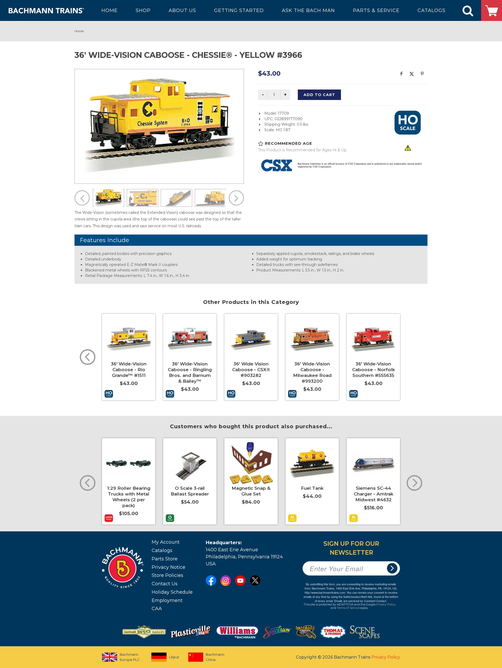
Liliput (174, 657)
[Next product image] (236, 197)
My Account (166, 542)
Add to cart (319, 94)
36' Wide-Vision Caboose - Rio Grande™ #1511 (128, 369)
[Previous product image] (82, 197)
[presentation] (87, 357)
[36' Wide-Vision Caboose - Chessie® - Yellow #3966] (159, 125)
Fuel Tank (312, 488)
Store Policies (167, 575)
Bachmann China (215, 657)
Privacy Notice (168, 567)
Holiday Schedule (172, 592)
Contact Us (165, 584)
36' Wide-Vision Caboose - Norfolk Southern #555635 (373, 369)
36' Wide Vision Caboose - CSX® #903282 (251, 369)
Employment (167, 600)
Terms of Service (348, 608)
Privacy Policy (386, 604)
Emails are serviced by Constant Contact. (360, 601)
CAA (157, 608)
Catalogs (162, 550)
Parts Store (165, 559)
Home (79, 31)
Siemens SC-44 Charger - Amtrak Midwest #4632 (373, 494)
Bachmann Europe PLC (130, 657)
